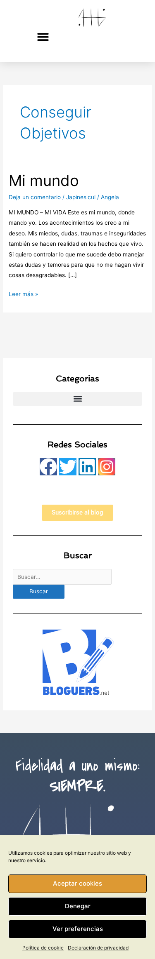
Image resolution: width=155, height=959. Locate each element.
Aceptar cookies (77, 883)
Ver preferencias (77, 929)
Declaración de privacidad (98, 948)
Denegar (78, 906)
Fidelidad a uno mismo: (77, 776)
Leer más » (23, 293)
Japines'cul (80, 197)
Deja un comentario (35, 197)
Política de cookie (43, 948)
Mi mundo (44, 181)
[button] (43, 36)
